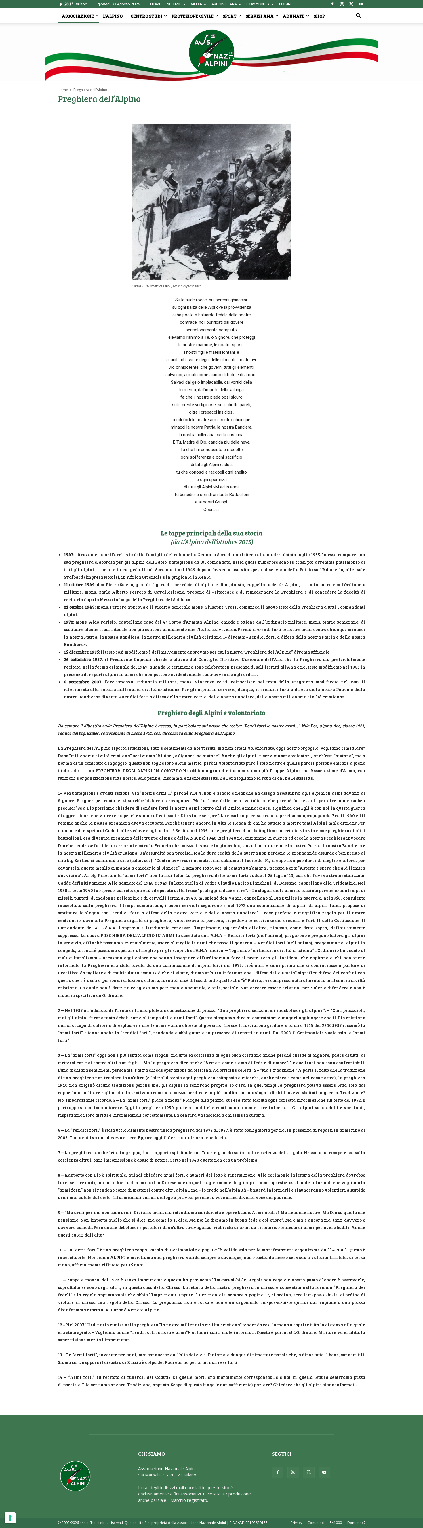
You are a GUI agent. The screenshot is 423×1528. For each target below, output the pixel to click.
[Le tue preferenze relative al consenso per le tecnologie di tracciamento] (10, 1517)
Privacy (296, 1522)
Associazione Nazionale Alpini (166, 1468)
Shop (319, 16)
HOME (155, 4)
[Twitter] (351, 4)
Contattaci (316, 1522)
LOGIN (285, 4)
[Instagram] (342, 4)
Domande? (356, 1522)
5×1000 (336, 1522)
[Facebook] (332, 4)
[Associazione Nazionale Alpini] (211, 52)
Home (63, 89)
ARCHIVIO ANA (224, 4)
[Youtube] (361, 4)
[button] (358, 16)
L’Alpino (113, 16)
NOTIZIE (174, 4)
